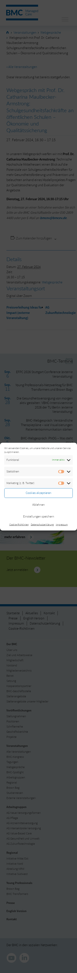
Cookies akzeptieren (38, 493)
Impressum (62, 524)
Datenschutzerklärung (42, 524)
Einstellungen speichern (38, 516)
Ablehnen (38, 505)
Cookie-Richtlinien (19, 524)
